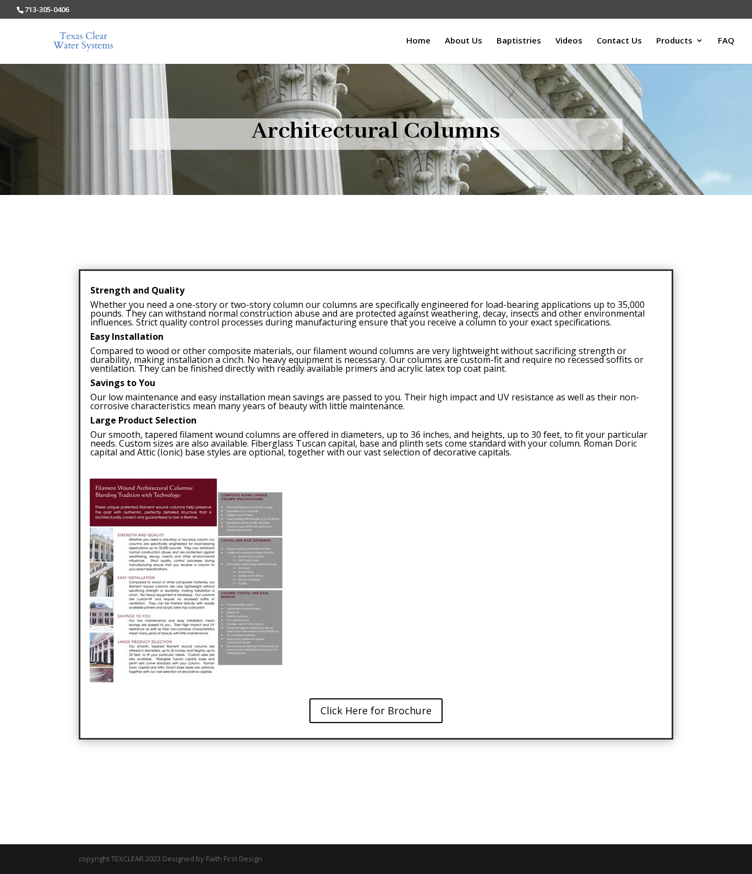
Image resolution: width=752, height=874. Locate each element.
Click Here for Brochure (376, 710)
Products (674, 41)
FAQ (726, 41)
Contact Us (619, 41)
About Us (463, 41)
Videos (568, 41)
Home (418, 41)
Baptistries (519, 41)
